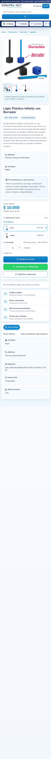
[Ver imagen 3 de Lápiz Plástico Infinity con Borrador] (26, 88)
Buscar (25, 16)
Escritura (23, 32)
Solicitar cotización (27, 274)
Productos (12, 32)
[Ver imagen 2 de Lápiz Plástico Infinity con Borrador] (17, 88)
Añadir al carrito (26, 259)
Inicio (3, 32)
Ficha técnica (13, 327)
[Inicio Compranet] (16, 6)
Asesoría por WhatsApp (27, 267)
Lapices (33, 32)
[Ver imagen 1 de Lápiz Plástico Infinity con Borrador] (7, 88)
